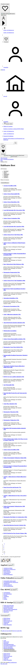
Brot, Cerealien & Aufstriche (7, 159)
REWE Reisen (6, 618)
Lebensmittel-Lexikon (8, 606)
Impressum (5, 643)
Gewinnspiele (6, 573)
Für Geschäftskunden (8, 586)
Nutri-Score (6, 612)
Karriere (5, 595)
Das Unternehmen (7, 593)
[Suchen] (15, 143)
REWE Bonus (6, 570)
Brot (2, 160)
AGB (4, 640)
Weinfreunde (6, 622)
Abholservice (6, 583)
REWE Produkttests (8, 574)
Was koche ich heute (8, 610)
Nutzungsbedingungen (8, 644)
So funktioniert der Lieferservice (10, 582)
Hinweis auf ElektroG (8, 648)
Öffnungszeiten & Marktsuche (10, 609)
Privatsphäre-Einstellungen (9, 645)
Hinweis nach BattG (8, 647)
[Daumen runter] (8, 560)
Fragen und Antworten (8, 605)
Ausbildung (6, 596)
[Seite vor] (4, 554)
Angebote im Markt (7, 568)
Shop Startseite (4, 158)
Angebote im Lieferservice (9, 569)
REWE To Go (6, 619)
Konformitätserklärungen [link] (9, 649)
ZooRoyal (5, 623)
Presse (4, 597)
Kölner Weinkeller (7, 624)
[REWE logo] (3, 69)
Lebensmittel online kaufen (9, 581)
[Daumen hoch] (3, 560)
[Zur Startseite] (5, 2)
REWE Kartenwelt (7, 620)
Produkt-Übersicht (7, 584)
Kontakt (5, 599)
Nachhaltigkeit (6, 592)
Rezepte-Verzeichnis (8, 608)
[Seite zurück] (4, 544)
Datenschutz (6, 641)
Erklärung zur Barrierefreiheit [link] (10, 651)
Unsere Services (7, 572)
